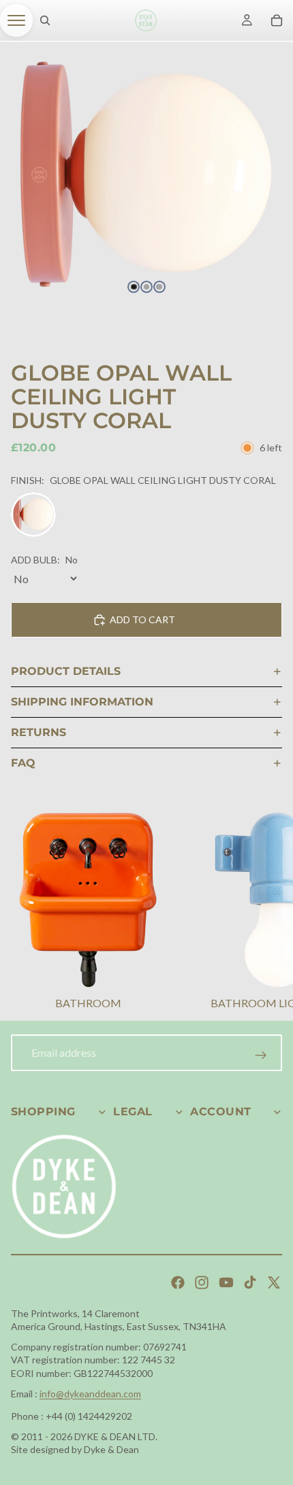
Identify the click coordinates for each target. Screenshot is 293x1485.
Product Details (66, 671)
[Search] (45, 20)
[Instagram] (202, 1282)
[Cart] (277, 20)
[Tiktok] (250, 1282)
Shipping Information (82, 701)
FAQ (23, 762)
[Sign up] (261, 1055)
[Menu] (16, 20)
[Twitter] (274, 1282)
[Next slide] (265, 912)
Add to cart (142, 619)
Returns (38, 732)
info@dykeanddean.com (90, 1393)
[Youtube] (226, 1282)
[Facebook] (178, 1282)
